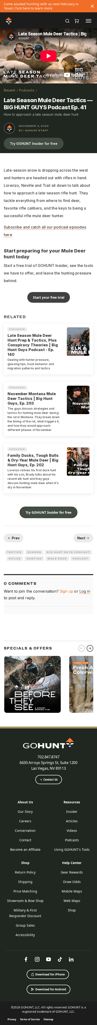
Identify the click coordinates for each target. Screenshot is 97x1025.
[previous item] (81, 648)
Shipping (25, 881)
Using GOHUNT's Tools (72, 849)
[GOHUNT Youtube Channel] (48, 959)
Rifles (15, 558)
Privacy (12, 1019)
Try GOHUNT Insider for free (33, 144)
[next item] (90, 648)
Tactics (14, 552)
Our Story (25, 811)
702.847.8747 (48, 757)
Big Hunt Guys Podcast (68, 552)
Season (34, 552)
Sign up (66, 591)
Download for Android (50, 989)
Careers (25, 821)
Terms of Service (30, 1019)
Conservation (25, 830)
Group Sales (25, 925)
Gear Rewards (72, 872)
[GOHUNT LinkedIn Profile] (71, 959)
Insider (71, 811)
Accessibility (25, 935)
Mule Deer (57, 558)
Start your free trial (48, 297)
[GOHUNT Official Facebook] (26, 959)
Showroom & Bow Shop (25, 900)
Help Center (71, 862)
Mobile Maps (72, 891)
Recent (9, 90)
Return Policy (25, 872)
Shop (25, 862)
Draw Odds (72, 881)
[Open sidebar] (88, 20)
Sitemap (48, 1019)
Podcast (80, 558)
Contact (25, 840)
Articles (72, 821)
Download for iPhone (50, 974)
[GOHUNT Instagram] (37, 959)
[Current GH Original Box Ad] (32, 684)
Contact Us (50, 780)
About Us (25, 802)
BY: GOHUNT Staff (33, 130)
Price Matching (25, 891)
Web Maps (72, 900)
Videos (72, 830)
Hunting (34, 558)
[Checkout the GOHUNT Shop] (77, 20)
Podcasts (26, 90)
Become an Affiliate (25, 849)
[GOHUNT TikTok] (60, 959)
